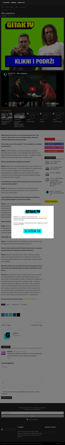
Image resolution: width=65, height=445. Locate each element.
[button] (62, 2)
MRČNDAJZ (13, 2)
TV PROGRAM (6, 2)
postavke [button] (21, 223)
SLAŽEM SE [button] (33, 231)
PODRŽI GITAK (21, 2)
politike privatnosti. (42, 217)
